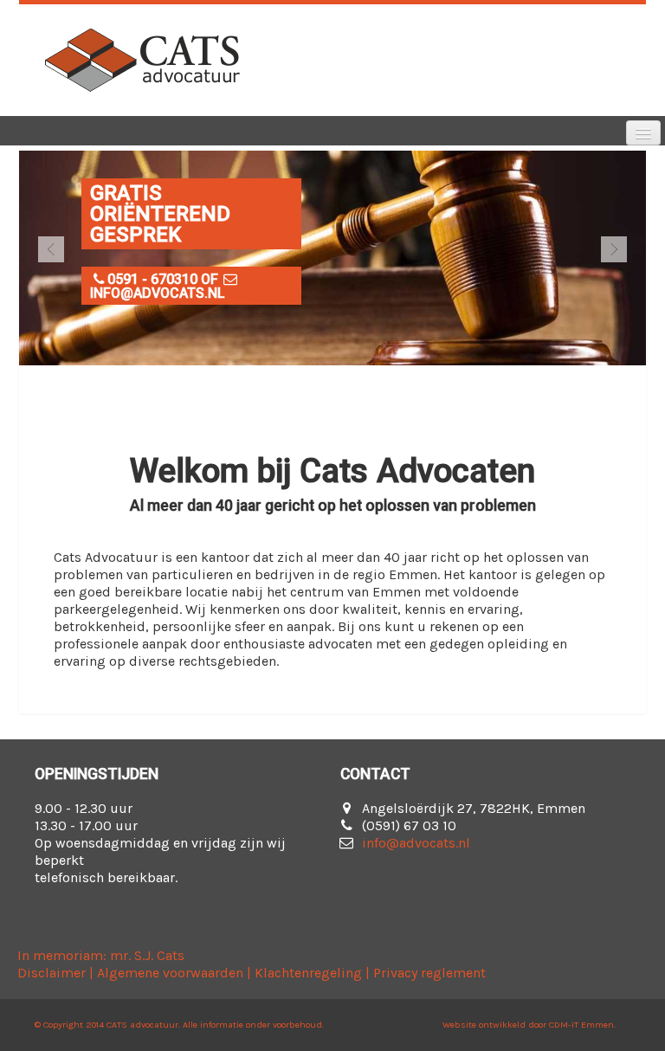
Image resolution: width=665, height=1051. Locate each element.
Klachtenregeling (308, 972)
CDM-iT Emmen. (582, 1024)
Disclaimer (51, 972)
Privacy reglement (429, 972)
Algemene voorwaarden (170, 972)
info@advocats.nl (416, 843)
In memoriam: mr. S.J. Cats (100, 955)
